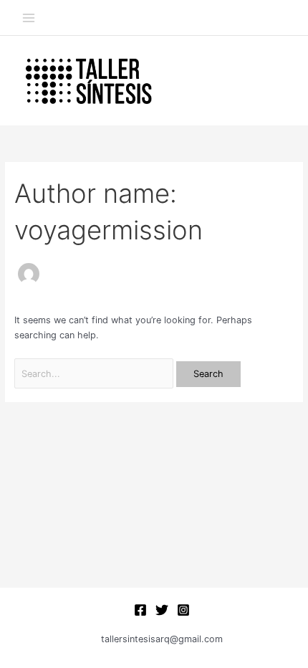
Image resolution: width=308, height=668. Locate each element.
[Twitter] (161, 609)
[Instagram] (183, 609)
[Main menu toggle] (28, 18)
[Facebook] (140, 609)
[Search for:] (95, 373)
